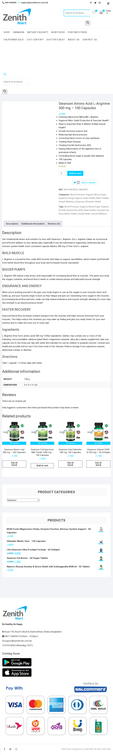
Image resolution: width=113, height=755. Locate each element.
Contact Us (90, 39)
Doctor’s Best (56, 39)
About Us (73, 39)
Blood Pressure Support (81, 194)
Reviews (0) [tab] (54, 223)
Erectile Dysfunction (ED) (71, 210)
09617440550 (9, 2)
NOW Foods (58, 32)
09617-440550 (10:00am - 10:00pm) (21, 636)
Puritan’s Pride (77, 32)
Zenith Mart (66, 749)
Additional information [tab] (33, 223)
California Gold (14, 39)
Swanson (18, 32)
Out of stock (14, 463)
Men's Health (70, 213)
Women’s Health (93, 201)
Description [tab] (12, 223)
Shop (7, 32)
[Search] (87, 23)
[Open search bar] (15, 75)
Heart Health (89, 198)
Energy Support (74, 198)
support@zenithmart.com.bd (34, 2)
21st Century (35, 39)
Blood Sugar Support (99, 206)
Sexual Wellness (66, 201)
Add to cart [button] (42, 465)
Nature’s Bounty (38, 32)
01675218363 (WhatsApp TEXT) (17, 645)
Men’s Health (102, 198)
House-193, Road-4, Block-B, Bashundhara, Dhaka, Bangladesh (32, 632)
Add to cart (75, 173)
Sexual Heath (84, 213)
